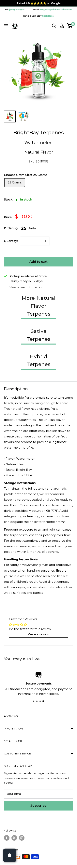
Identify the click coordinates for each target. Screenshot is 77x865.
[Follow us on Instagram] (21, 838)
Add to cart (38, 262)
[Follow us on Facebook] (6, 838)
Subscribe (38, 806)
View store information (26, 287)
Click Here (47, 15)
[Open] (9, 855)
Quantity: (11, 241)
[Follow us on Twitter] (14, 838)
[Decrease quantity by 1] (24, 241)
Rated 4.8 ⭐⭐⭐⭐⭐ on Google (38, 3)
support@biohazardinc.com (56, 9)
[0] (69, 25)
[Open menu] (6, 25)
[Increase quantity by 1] (45, 241)
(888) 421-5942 (17, 9)
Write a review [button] (38, 634)
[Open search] (54, 26)
